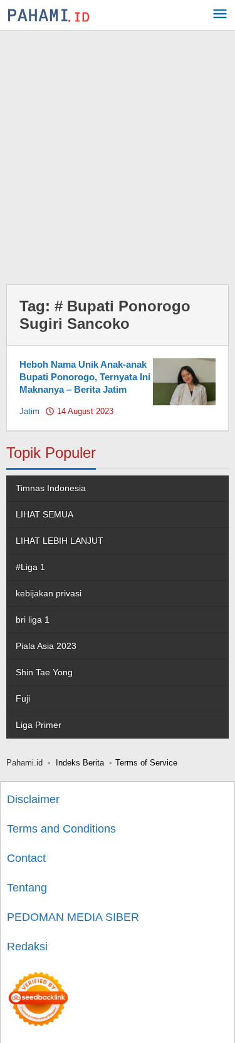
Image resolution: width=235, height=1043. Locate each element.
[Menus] (220, 15)
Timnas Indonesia (51, 488)
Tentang (27, 887)
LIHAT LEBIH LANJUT (59, 541)
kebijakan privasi (48, 593)
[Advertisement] (117, 154)
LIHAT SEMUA (44, 514)
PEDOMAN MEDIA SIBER (73, 917)
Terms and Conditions (61, 828)
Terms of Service (146, 762)
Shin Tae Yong (44, 672)
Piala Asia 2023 (46, 646)
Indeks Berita (80, 762)
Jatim (29, 411)
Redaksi (27, 946)
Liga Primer (38, 725)
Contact (26, 858)
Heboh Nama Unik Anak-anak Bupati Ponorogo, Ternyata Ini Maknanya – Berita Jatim (84, 377)
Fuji (23, 698)
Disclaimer (33, 799)
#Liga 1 (30, 567)
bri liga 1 (33, 620)
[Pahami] (48, 15)
